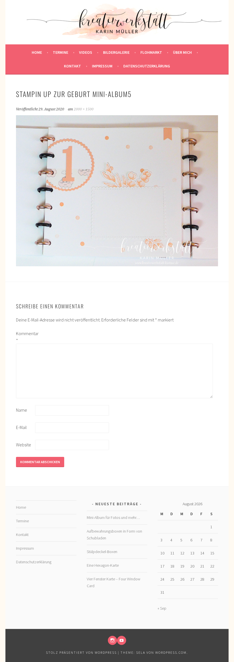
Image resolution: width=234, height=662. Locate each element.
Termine (60, 52)
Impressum (102, 66)
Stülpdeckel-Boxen (102, 551)
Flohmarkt (151, 52)
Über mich (182, 52)
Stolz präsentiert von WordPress (81, 652)
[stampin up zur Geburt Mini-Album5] (117, 264)
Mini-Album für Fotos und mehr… (113, 517)
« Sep (162, 608)
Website (23, 444)
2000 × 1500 (84, 109)
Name (21, 410)
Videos (85, 52)
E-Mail (21, 427)
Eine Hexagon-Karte (103, 565)
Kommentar (25, 337)
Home (37, 52)
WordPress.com (171, 652)
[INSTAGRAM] (112, 640)
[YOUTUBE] (121, 640)
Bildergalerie (116, 52)
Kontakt (72, 66)
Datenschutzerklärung (146, 66)
